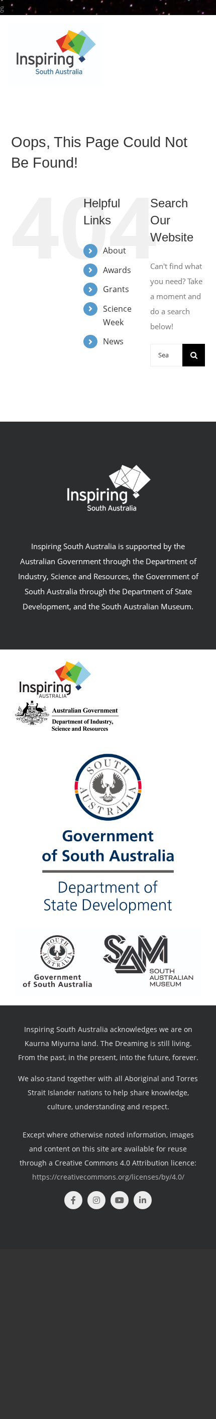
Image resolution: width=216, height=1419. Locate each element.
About (114, 250)
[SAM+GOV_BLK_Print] (108, 931)
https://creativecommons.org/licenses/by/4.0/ (108, 1177)
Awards (117, 270)
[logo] (67, 704)
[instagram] (96, 1200)
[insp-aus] (55, 663)
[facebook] (73, 1200)
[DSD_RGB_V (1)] (108, 734)
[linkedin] (143, 1200)
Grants (116, 289)
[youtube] (120, 1200)
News (113, 341)
